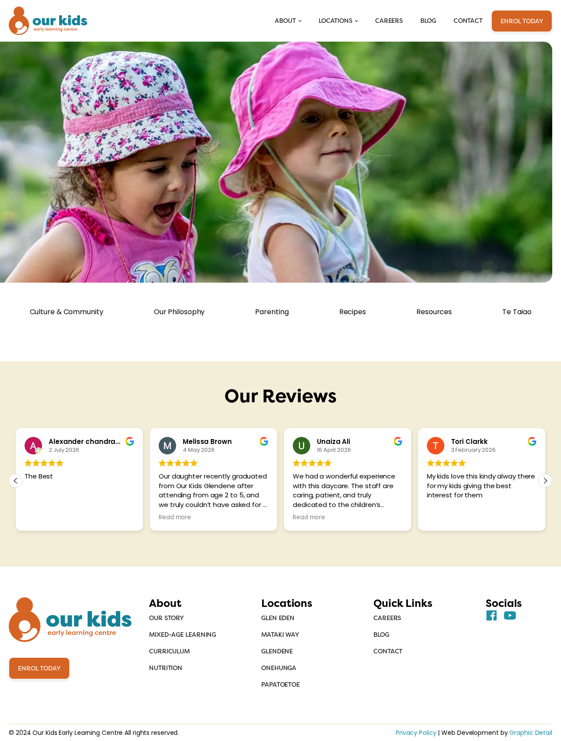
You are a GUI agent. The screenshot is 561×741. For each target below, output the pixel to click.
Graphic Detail (530, 732)
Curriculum (169, 651)
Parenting (271, 312)
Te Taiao (516, 312)
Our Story (166, 618)
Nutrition (165, 668)
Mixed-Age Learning (182, 634)
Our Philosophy (179, 312)
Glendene (277, 651)
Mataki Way (280, 634)
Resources (434, 312)
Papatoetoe (280, 684)
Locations (335, 21)
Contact (468, 21)
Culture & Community (66, 312)
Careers (389, 21)
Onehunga (278, 668)
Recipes (352, 312)
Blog (428, 21)
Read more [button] (175, 517)
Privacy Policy (416, 732)
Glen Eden (278, 618)
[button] (545, 480)
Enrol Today (522, 21)
